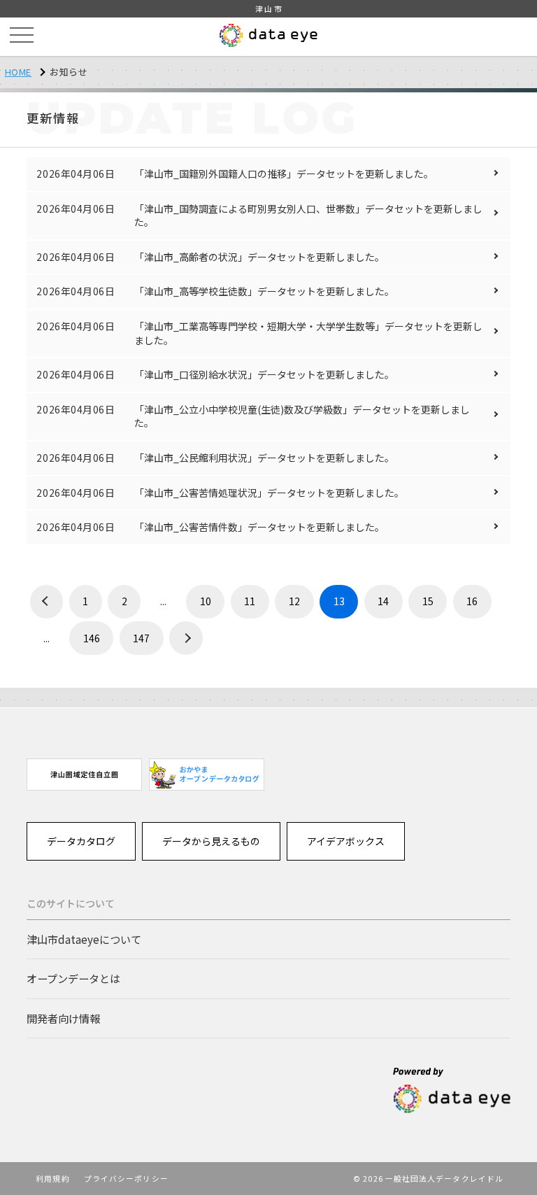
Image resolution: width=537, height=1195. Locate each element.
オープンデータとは (73, 978)
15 (428, 601)
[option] (84, 774)
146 (91, 638)
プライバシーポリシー (126, 1178)
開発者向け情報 (63, 1018)
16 (472, 601)
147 (141, 638)
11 (249, 601)
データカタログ (81, 841)
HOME (18, 71)
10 (205, 601)
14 (383, 601)
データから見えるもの (211, 841)
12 (294, 601)
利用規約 (52, 1178)
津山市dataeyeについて (84, 939)
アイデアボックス (346, 841)
